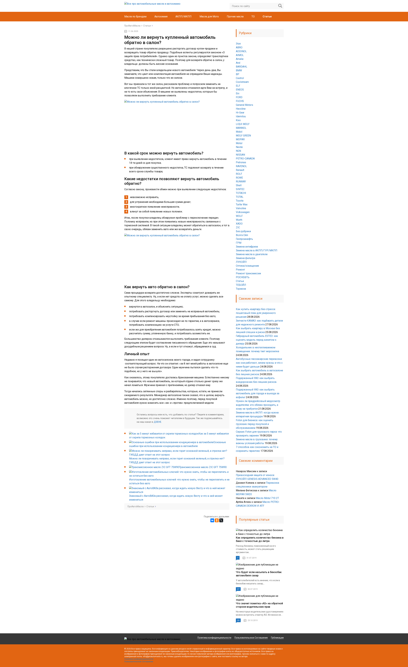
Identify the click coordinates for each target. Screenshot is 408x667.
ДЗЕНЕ (157, 421)
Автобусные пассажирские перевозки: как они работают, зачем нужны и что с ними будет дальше (259, 362)
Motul (239, 143)
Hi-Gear (240, 112)
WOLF (239, 215)
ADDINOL (241, 51)
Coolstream (242, 81)
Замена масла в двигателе (252, 254)
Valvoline (241, 208)
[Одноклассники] (217, 520)
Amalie (240, 58)
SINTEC (240, 189)
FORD (239, 97)
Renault (240, 170)
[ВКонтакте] (212, 520)
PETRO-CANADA (245, 158)
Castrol (240, 78)
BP (237, 74)
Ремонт (240, 269)
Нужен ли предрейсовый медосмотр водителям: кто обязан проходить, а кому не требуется (258, 405)
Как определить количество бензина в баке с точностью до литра (260, 539)
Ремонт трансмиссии (248, 273)
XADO (239, 223)
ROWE (239, 177)
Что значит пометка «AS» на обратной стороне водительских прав (259, 605)
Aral (238, 62)
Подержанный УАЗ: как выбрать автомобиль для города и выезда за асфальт (257, 393)
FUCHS (240, 101)
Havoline (241, 108)
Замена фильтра (245, 258)
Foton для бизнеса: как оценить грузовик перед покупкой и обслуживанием (254, 424)
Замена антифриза (247, 246)
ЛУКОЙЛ (241, 261)
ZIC (238, 227)
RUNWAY (241, 181)
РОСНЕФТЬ (242, 277)
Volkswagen (243, 212)
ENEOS (240, 89)
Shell (238, 185)
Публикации (277, 637)
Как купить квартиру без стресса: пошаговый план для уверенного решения (256, 313)
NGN (238, 150)
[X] (221, 520)
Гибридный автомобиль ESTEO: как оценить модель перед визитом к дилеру (257, 339)
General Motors (244, 104)
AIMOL (240, 55)
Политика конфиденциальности (214, 637)
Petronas (241, 162)
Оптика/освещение (247, 265)
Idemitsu (241, 116)
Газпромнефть (244, 238)
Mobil (239, 131)
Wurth (239, 219)
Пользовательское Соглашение (251, 637)
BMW (239, 70)
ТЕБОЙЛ (241, 284)
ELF (238, 85)
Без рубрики (243, 231)
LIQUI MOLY (242, 124)
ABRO (239, 47)
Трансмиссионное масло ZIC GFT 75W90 (203, 467)
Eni (237, 93)
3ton (238, 43)
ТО (253, 16)
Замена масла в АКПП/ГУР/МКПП (256, 250)
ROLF (239, 173)
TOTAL (239, 196)
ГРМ (238, 242)
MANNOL (241, 127)
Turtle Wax (242, 204)
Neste (239, 147)
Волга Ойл (242, 235)
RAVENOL (241, 166)
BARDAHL (241, 66)
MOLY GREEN (243, 135)
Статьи (267, 16)
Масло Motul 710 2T (267, 498)
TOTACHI (241, 193)
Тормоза (241, 288)
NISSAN (240, 154)
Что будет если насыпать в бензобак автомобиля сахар (259, 574)
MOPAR (240, 139)
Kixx (238, 120)
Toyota (239, 200)
